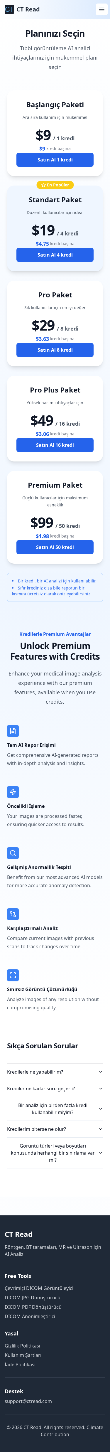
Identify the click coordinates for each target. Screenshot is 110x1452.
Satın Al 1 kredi (55, 159)
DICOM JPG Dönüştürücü (32, 1297)
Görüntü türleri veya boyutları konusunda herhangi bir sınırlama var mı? (53, 1153)
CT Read (19, 1234)
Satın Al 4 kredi (55, 255)
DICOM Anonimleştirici (30, 1316)
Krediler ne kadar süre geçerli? (41, 1088)
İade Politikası (20, 1364)
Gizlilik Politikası (22, 1345)
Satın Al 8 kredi (55, 350)
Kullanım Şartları (23, 1355)
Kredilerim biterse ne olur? (36, 1129)
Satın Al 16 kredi (55, 445)
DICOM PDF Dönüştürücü (33, 1307)
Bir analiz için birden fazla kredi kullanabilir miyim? (52, 1109)
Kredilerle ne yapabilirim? (35, 1072)
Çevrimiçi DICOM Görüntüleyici (39, 1288)
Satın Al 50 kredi (55, 547)
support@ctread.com (28, 1401)
